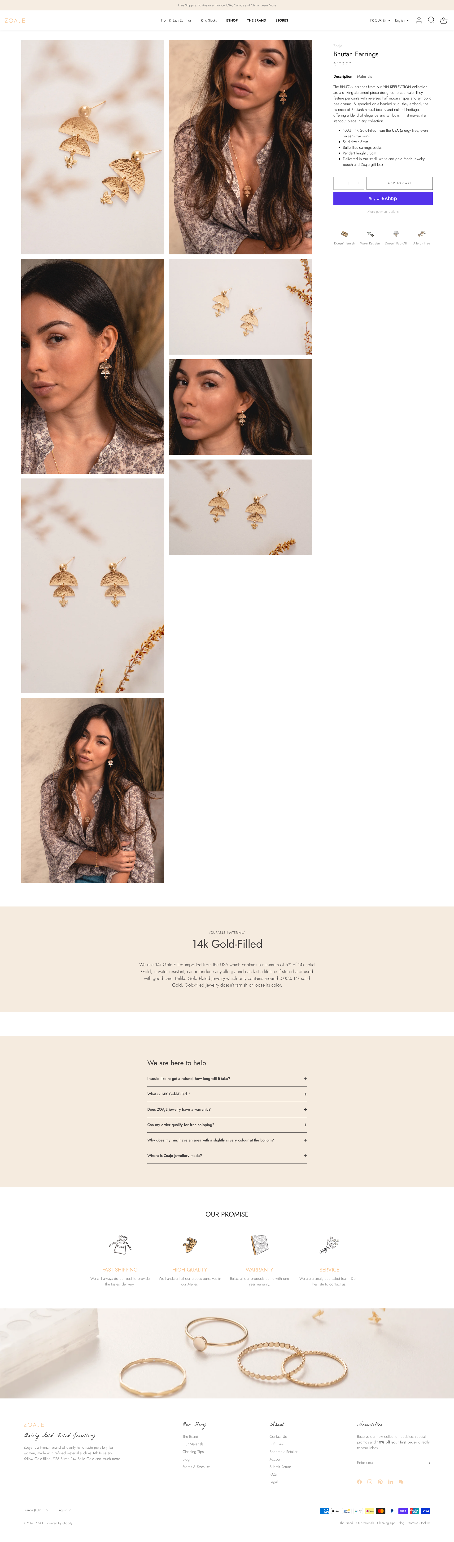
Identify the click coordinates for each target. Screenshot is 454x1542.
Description (342, 76)
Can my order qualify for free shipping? (180, 1124)
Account (276, 1459)
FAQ (273, 1474)
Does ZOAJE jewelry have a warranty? (179, 1109)
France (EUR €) (34, 1510)
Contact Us (278, 1436)
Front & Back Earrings (176, 20)
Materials (364, 76)
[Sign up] (428, 1463)
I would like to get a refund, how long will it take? (188, 1078)
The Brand (190, 1436)
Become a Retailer (283, 1451)
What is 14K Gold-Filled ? (168, 1094)
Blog (186, 1459)
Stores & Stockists (196, 1467)
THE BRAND (256, 20)
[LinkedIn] (390, 1481)
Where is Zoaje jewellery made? (174, 1155)
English (400, 20)
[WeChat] (401, 1481)
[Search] (431, 20)
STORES (281, 20)
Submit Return (280, 1467)
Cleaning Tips (193, 1451)
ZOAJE (39, 1523)
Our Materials (193, 1444)
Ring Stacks (209, 20)
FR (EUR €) (378, 20)
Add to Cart (399, 183)
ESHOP (232, 20)
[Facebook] (359, 1481)
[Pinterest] (380, 1481)
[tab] (345, 76)
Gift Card (277, 1444)
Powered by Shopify (59, 1523)
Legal (274, 1482)
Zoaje (337, 46)
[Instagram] (369, 1481)
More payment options (383, 211)
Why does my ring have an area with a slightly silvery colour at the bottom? (210, 1140)
